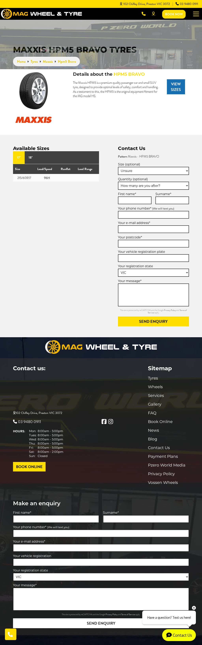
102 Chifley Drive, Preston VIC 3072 (146, 4)
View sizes (176, 87)
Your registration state (135, 266)
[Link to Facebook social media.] (104, 422)
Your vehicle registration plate (141, 252)
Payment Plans (163, 456)
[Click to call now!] (144, 14)
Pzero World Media (166, 465)
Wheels (155, 386)
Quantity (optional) (133, 179)
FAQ (152, 413)
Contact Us (159, 447)
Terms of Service (128, 614)
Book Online (160, 421)
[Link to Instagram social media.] (111, 422)
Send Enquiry (153, 321)
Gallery (154, 404)
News (153, 430)
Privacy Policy (170, 310)
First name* (127, 194)
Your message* (129, 281)
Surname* (163, 194)
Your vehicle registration (32, 556)
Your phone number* (146, 208)
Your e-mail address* (134, 223)
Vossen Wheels (163, 482)
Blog (152, 439)
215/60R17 (24, 178)
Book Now (174, 14)
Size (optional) (129, 164)
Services (156, 395)
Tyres (153, 378)
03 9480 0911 (189, 4)
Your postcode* (130, 237)
